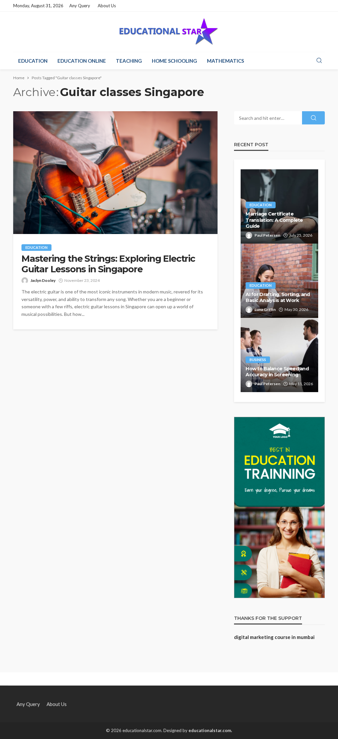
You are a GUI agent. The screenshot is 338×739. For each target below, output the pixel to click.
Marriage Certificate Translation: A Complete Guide (274, 220)
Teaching (129, 61)
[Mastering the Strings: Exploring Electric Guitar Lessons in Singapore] (115, 172)
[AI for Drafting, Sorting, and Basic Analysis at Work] (279, 281)
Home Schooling (174, 61)
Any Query (79, 5)
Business (258, 359)
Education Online (81, 61)
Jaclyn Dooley (42, 280)
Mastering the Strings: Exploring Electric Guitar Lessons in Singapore (108, 264)
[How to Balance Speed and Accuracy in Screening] (279, 355)
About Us (107, 5)
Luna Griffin (265, 309)
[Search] (319, 60)
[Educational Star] (169, 31)
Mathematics (225, 61)
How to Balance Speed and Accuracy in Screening (277, 372)
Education (33, 61)
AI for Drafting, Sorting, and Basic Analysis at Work (278, 297)
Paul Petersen (267, 235)
